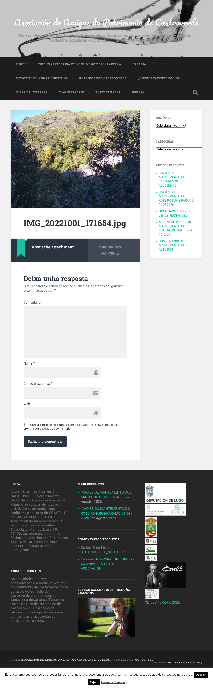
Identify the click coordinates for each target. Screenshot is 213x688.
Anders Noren (180, 662)
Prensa (138, 92)
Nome (29, 363)
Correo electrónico (38, 383)
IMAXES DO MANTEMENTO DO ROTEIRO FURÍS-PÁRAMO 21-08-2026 (176, 198)
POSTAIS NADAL (108, 92)
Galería (139, 64)
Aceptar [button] (201, 674)
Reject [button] (94, 682)
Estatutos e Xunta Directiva (42, 78)
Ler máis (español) (114, 682)
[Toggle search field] (195, 92)
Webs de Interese (32, 92)
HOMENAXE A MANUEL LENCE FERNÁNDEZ (175, 213)
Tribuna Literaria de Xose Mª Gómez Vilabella (79, 64)
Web (27, 404)
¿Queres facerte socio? (159, 78)
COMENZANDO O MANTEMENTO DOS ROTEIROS (173, 245)
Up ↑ (199, 662)
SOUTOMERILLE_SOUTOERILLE (105, 552)
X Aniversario (71, 92)
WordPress (143, 659)
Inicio (21, 64)
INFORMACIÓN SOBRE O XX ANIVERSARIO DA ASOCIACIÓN (107, 563)
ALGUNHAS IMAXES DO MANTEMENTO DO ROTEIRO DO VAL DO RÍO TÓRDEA (176, 228)
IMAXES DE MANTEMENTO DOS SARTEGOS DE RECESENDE (173, 179)
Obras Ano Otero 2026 (162, 602)
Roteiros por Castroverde (103, 78)
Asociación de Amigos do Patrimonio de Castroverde (106, 22)
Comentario (33, 302)
